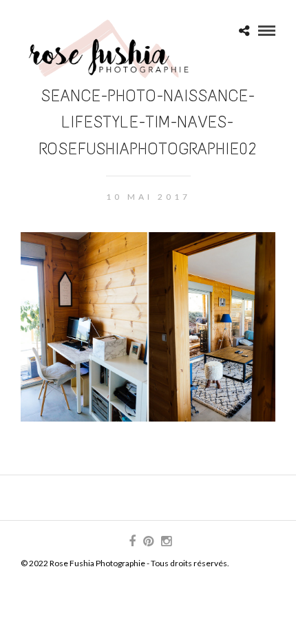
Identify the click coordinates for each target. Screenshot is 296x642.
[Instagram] (165, 541)
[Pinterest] (148, 541)
